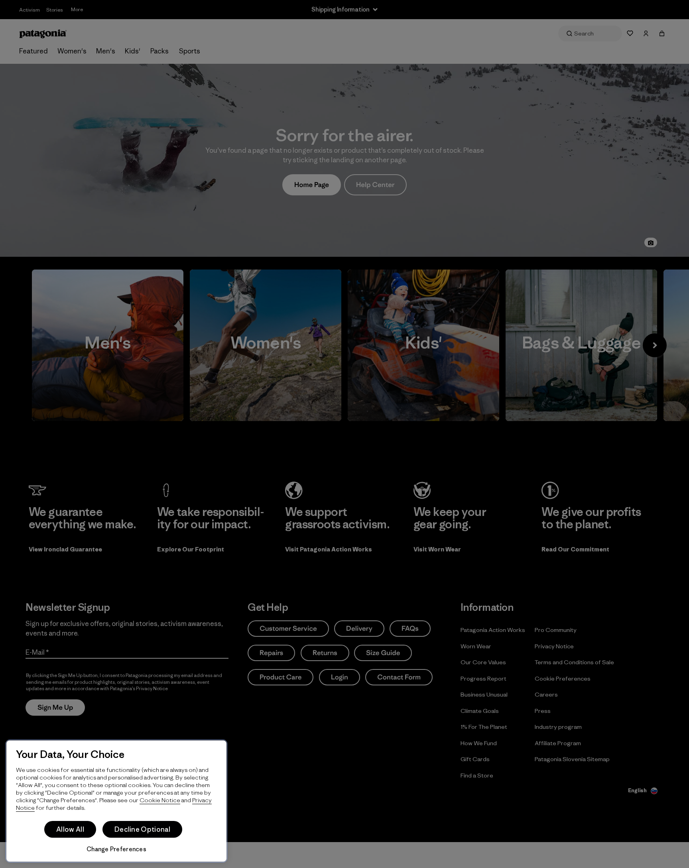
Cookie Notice (160, 800)
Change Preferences (116, 849)
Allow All (70, 829)
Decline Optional (142, 829)
